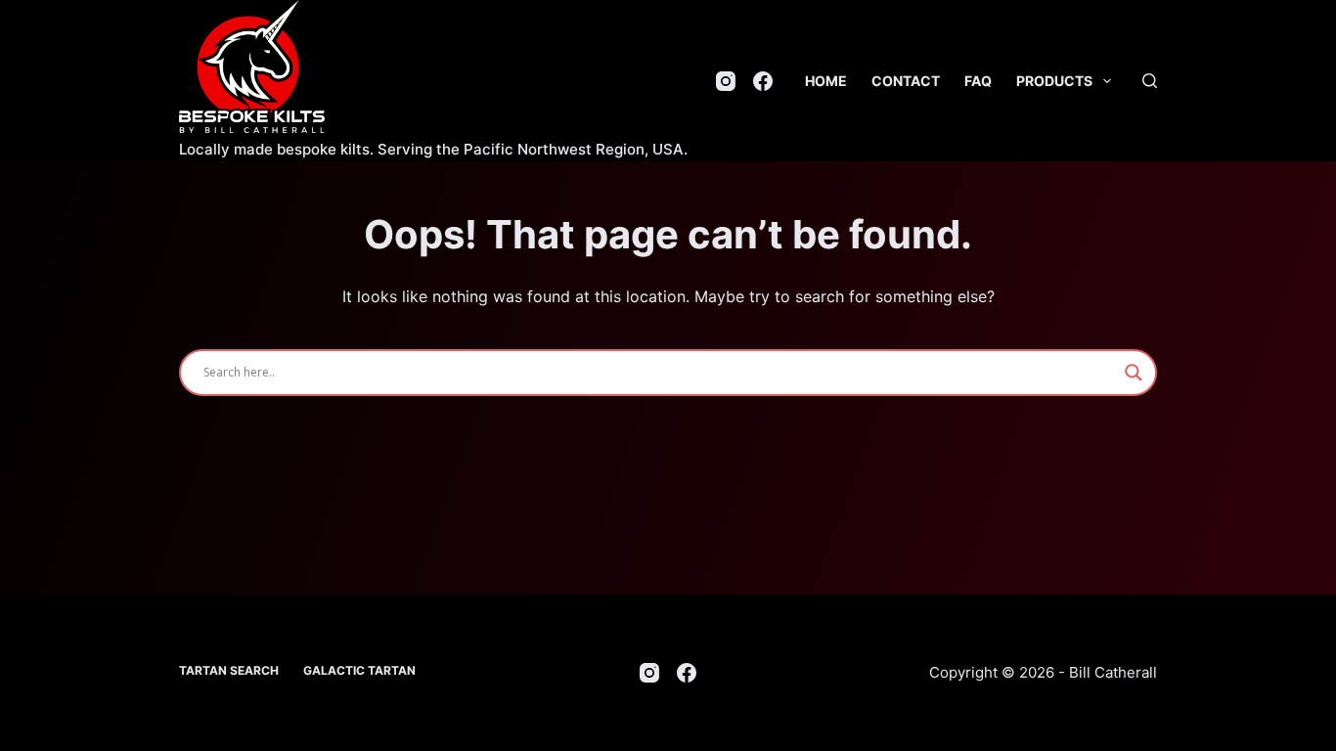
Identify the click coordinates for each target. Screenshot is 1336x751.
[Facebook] (763, 81)
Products (1054, 80)
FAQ (978, 80)
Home (826, 80)
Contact (905, 80)
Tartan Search (229, 670)
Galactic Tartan (359, 670)
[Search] (1149, 80)
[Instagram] (725, 81)
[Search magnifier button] (1133, 372)
